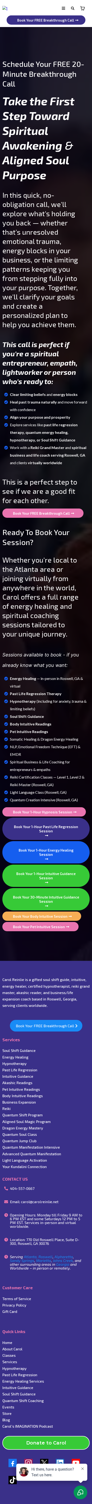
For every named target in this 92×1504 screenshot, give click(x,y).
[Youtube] (76, 1463)
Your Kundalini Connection (24, 1166)
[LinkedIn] (60, 1463)
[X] (44, 1463)
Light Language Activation (24, 1160)
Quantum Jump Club (19, 1140)
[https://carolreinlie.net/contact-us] (5, 8)
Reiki (6, 1108)
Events (8, 1407)
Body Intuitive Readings (22, 1095)
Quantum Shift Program (22, 1115)
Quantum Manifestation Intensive (31, 1147)
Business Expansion (19, 1102)
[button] (63, 8)
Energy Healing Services (23, 1381)
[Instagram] (28, 1463)
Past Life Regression (19, 1070)
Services (9, 1361)
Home (7, 1342)
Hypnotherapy (14, 1063)
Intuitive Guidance (17, 1387)
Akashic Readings (17, 1082)
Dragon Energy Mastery (22, 1128)
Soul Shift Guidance (19, 1050)
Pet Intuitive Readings (21, 1089)
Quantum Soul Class (19, 1134)
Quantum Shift (15, 1400)
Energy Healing (15, 1057)
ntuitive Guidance (18, 1076)
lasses (10, 1355)
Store (7, 1413)
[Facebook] (13, 1463)
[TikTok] (13, 1480)
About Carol (12, 1349)
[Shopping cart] (82, 8)
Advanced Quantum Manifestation (31, 1153)
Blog (6, 1419)
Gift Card (9, 1311)
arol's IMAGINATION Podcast (28, 1426)
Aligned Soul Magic (18, 1121)
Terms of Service (16, 1298)
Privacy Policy (14, 1305)
